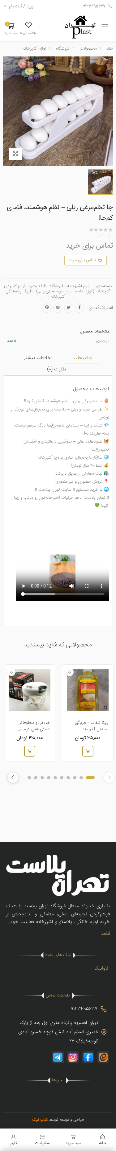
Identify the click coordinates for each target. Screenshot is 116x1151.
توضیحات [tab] (82, 358)
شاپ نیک (40, 1120)
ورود (29, 6)
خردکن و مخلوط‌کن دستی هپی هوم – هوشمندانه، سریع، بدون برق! (30, 733)
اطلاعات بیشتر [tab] (38, 358)
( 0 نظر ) (103, 235)
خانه (109, 48)
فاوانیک (101, 968)
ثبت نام (15, 6)
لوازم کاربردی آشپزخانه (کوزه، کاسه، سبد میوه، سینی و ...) (57, 289)
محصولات (88, 48)
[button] (28, 28)
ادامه (105, 933)
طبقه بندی (37, 286)
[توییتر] (68, 308)
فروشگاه (63, 48)
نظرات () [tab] (56, 369)
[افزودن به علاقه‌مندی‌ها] (70, 672)
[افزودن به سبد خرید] (87, 751)
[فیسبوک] (79, 308)
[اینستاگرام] (57, 308)
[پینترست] (47, 308)
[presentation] (13, 777)
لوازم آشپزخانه (34, 48)
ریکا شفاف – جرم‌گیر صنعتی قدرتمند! (91, 726)
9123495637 (94, 6)
